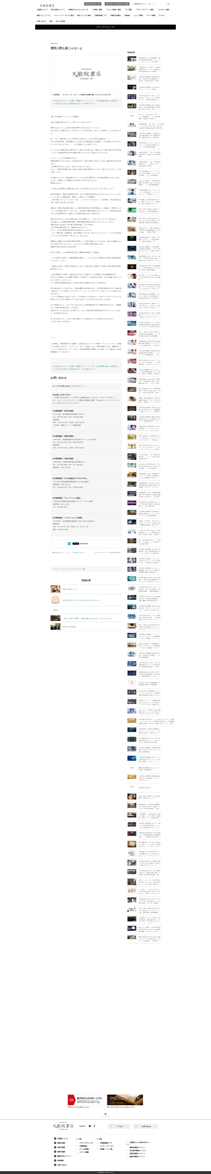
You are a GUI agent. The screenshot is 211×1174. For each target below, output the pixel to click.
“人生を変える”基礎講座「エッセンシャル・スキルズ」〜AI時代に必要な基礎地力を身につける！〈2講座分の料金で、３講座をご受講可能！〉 (149, 693)
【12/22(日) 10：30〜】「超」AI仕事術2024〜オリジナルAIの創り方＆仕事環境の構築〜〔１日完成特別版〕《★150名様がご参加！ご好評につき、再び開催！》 (149, 665)
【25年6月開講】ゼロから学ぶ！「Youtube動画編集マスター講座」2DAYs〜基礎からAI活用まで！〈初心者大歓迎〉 (149, 372)
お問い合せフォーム (79, 386)
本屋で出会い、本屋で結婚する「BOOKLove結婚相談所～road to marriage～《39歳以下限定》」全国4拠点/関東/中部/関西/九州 (149, 230)
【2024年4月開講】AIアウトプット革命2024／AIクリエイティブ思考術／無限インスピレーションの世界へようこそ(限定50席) (149, 759)
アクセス (162, 15)
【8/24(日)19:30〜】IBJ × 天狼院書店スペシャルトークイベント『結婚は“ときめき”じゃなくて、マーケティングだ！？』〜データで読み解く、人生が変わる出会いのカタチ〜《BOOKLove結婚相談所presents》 (149, 315)
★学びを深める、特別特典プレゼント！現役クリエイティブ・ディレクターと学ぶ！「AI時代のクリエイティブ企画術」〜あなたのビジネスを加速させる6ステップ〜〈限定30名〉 (149, 438)
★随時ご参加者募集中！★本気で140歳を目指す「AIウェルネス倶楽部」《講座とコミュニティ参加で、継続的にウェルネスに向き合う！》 (149, 400)
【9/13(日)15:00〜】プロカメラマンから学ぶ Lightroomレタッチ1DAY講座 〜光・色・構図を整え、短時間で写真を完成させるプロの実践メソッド (149, 901)
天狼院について (42, 9)
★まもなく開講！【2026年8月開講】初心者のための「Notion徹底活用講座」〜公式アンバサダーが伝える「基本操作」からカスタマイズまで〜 (149, 929)
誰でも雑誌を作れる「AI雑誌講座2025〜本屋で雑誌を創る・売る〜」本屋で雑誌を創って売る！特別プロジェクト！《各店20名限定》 (149, 391)
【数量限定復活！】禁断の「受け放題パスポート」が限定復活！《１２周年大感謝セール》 (149, 239)
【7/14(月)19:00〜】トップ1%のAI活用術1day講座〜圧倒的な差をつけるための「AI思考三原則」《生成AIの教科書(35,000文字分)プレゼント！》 (149, 325)
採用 (50, 21)
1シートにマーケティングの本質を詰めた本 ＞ (108, 552)
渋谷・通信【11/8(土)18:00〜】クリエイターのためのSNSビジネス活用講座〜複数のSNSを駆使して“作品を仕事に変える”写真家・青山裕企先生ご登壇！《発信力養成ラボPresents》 (149, 221)
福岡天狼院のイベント (137, 1156)
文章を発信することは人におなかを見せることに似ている (81, 600)
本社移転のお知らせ (144, 787)
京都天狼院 (61, 1147)
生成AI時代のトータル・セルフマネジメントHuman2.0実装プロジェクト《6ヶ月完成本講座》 (149, 145)
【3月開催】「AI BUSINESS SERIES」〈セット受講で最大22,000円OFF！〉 (149, 457)
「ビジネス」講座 (163, 9)
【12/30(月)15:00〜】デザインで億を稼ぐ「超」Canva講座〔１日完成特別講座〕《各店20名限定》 (149, 589)
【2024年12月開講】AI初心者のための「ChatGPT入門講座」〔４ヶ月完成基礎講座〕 (149, 655)
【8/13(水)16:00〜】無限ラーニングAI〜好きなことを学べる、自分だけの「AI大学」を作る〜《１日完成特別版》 (149, 306)
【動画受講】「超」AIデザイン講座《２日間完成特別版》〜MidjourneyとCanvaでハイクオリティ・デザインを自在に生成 (149, 258)
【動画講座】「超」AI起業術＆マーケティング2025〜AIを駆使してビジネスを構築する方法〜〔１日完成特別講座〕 (149, 476)
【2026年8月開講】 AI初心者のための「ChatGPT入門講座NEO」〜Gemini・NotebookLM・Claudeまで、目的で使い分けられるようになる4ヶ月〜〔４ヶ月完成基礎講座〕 (149, 79)
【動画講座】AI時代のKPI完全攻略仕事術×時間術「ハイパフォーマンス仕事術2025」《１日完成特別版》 (149, 343)
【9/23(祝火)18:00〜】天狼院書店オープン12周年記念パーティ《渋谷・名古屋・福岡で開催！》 (149, 268)
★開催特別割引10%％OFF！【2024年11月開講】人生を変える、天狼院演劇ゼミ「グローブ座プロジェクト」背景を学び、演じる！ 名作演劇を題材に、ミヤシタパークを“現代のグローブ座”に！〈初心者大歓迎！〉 (149, 674)
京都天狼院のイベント (137, 1153)
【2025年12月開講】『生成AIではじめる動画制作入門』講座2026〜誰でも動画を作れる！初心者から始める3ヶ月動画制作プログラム (149, 136)
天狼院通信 (83, 1146)
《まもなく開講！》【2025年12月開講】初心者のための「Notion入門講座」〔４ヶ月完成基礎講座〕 (149, 183)
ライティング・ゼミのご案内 (64, 15)
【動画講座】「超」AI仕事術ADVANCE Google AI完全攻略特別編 (149, 154)
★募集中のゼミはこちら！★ (78, 9)
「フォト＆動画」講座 (113, 9)
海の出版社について (58, 9)
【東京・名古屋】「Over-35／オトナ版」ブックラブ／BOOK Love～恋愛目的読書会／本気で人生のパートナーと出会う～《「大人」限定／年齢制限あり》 (149, 523)
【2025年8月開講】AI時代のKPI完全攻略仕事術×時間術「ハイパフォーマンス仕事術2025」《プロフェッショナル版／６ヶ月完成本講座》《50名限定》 (149, 353)
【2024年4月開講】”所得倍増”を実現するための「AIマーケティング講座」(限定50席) (149, 750)
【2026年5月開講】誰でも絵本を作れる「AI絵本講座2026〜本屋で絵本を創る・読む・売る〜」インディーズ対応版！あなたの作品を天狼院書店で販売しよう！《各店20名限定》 (149, 107)
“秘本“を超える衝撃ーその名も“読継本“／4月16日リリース (149, 797)
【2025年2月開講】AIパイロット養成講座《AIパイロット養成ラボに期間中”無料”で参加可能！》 (149, 570)
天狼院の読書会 (115, 15)
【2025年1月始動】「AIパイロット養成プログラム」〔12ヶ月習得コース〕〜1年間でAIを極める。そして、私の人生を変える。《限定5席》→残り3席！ (149, 561)
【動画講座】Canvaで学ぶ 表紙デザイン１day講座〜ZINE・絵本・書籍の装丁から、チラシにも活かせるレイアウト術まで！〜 (149, 381)
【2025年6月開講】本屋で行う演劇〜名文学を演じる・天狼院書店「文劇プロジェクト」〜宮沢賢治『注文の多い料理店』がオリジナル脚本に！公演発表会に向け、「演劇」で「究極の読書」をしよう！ (149, 410)
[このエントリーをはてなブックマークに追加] (69, 543)
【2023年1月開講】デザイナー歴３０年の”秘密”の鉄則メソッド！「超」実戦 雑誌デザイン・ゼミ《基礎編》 (149, 825)
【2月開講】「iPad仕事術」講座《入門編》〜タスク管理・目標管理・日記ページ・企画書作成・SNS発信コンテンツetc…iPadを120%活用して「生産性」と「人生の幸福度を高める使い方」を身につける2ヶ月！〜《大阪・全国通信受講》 (149, 816)
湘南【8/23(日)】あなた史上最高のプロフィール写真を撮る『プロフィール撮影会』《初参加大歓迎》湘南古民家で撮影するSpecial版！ (149, 939)
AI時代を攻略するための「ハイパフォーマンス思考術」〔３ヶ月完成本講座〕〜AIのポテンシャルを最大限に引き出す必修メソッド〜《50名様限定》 (149, 362)
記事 (83, 569)
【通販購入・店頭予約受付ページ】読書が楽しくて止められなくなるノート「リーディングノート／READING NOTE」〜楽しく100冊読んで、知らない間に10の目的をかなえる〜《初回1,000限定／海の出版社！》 (149, 854)
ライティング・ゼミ (107, 1146)
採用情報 (60, 1160)
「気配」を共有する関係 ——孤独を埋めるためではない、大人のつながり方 (87, 618)
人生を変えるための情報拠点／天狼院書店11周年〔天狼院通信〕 (149, 684)
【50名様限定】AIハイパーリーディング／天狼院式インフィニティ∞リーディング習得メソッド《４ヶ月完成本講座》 (149, 192)
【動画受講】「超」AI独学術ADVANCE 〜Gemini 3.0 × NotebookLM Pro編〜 (149, 164)
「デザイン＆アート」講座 (144, 9)
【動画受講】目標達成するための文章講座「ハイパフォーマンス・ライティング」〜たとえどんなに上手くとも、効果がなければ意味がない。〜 (149, 429)
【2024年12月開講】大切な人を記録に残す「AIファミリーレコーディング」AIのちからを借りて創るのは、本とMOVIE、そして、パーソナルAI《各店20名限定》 (149, 608)
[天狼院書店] (47, 4)
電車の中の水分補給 (69, 627)
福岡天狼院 (61, 1152)
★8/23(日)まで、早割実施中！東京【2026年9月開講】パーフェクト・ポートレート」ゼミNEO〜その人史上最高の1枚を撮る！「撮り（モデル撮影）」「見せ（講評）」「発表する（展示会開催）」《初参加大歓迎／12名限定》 (149, 60)
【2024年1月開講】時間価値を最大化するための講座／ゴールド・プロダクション (149, 778)
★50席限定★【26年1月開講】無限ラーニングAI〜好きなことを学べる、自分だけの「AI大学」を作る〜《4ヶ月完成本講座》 (149, 287)
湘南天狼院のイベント (137, 1147)
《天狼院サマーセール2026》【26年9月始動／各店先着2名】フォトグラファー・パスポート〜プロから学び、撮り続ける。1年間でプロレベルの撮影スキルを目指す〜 (149, 920)
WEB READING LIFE (92, 4)
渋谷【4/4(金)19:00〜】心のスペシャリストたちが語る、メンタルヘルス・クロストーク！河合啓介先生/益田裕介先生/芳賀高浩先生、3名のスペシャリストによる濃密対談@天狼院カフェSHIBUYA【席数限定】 (149, 447)
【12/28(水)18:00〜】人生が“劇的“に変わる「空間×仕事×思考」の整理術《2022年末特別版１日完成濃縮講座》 (149, 873)
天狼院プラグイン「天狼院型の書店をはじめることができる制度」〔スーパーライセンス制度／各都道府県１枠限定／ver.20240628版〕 (149, 703)
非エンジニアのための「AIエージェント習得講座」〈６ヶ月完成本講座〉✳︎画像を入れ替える (149, 116)
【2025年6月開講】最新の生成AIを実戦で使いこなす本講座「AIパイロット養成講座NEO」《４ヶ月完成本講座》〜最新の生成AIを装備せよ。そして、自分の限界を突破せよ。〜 (149, 419)
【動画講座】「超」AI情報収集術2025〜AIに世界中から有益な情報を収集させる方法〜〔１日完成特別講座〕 (149, 495)
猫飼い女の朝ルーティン (70, 589)
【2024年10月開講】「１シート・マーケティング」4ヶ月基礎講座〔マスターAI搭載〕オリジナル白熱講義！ (149, 636)
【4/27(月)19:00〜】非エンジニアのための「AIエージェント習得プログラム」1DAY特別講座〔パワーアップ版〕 (149, 98)
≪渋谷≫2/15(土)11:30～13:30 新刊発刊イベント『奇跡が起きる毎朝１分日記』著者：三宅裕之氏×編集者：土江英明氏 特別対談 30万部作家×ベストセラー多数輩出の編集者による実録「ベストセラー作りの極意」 (149, 533)
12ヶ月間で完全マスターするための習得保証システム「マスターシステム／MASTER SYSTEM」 (149, 740)
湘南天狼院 (61, 1143)
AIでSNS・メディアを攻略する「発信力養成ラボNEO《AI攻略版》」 (149, 277)
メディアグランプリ (75, 569)
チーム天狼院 (84, 1149)
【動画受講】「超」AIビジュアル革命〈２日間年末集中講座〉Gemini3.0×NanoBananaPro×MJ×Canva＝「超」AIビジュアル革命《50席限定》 (151, 126)
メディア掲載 (150, 15)
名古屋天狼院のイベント (138, 1150)
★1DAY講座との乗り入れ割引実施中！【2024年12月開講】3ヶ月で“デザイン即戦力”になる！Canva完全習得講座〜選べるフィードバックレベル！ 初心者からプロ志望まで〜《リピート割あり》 (149, 580)
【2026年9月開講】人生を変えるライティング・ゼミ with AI (149, 88)
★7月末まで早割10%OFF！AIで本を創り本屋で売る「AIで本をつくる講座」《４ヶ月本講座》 (149, 466)
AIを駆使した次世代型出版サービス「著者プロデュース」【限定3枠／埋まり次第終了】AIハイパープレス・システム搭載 (149, 202)
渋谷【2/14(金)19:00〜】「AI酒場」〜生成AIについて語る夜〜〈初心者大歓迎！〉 (149, 542)
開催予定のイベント (141, 4)
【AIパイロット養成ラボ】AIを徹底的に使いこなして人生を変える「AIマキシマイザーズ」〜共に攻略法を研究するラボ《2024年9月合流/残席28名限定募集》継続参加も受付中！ (149, 712)
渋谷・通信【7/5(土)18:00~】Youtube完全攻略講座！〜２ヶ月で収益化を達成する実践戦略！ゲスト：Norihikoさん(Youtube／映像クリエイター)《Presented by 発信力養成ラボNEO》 (149, 334)
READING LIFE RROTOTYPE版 (117, 4)
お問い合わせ (41, 21)
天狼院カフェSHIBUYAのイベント (138, 1143)
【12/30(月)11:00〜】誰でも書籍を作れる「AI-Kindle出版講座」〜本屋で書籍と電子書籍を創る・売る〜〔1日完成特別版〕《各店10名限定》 (149, 599)
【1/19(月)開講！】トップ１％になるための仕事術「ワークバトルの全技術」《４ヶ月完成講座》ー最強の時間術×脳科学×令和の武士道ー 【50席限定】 (149, 173)
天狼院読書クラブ (100, 15)
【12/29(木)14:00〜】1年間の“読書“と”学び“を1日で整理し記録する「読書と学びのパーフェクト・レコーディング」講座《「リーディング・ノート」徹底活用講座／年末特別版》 (149, 863)
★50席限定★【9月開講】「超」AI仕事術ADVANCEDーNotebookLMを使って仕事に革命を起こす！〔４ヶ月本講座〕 (149, 296)
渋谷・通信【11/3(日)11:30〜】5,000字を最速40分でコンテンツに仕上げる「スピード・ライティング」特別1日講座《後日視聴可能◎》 (149, 627)
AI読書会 (127, 15)
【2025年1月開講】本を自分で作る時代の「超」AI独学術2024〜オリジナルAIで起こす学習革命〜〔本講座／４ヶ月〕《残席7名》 (149, 551)
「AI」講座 (128, 9)
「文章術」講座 (96, 9)
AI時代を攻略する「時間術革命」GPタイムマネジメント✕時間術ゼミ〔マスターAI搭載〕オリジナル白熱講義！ (149, 646)
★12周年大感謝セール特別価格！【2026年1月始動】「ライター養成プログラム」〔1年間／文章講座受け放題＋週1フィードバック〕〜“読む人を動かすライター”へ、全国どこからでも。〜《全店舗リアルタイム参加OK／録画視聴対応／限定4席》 (149, 249)
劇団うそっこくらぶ (44, 15)
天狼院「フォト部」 (107, 1149)
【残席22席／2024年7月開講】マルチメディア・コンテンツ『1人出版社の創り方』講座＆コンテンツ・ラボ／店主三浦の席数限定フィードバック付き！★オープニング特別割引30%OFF (149, 731)
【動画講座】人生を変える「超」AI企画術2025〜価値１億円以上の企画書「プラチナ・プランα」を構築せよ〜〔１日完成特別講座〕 (149, 485)
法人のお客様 (60, 21)
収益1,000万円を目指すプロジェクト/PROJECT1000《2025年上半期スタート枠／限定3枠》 (149, 504)
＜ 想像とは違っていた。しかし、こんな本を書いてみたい (68, 552)
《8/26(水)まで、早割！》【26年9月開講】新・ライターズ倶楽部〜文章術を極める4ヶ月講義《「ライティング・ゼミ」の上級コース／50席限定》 (149, 69)
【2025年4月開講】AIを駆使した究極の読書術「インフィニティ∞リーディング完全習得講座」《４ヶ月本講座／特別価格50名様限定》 (149, 514)
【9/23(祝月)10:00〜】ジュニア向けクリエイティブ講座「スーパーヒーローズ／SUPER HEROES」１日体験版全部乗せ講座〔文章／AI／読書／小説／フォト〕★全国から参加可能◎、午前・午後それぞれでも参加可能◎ (156, 722)
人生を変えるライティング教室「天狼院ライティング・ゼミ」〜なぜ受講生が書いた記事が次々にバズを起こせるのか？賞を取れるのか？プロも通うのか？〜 (86, 367)
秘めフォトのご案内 (84, 15)
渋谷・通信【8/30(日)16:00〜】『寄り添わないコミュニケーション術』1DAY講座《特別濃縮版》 (149, 910)
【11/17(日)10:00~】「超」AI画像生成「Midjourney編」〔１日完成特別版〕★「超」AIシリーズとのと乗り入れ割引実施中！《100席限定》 (149, 618)
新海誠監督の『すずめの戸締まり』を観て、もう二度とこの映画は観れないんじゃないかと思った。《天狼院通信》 (149, 844)
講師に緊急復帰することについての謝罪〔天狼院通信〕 (149, 769)
